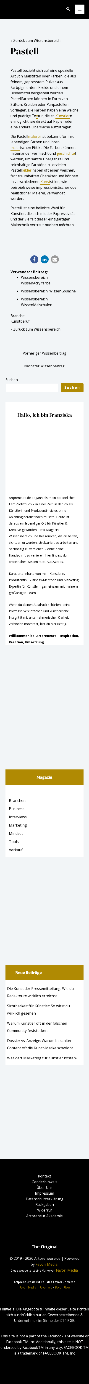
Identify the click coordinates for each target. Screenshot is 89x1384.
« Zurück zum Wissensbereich (35, 40)
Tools (14, 841)
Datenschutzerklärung (44, 1198)
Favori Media (27, 1287)
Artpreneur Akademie (44, 1215)
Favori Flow (62, 1287)
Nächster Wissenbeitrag (44, 366)
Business (16, 808)
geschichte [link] (66, 153)
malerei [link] (34, 136)
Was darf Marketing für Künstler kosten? (42, 1058)
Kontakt (44, 1176)
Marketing (18, 825)
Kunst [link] (45, 181)
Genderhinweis (44, 1181)
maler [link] (15, 147)
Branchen (17, 800)
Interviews (18, 816)
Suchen (11, 379)
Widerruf (44, 1210)
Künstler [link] (62, 115)
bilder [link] (26, 170)
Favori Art (45, 1287)
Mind (13, 833)
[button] (34, 259)
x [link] (37, 115)
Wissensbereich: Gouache (48, 291)
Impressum (44, 1193)
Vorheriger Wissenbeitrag (44, 353)
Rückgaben (44, 1204)
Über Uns (44, 1187)
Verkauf (16, 849)
